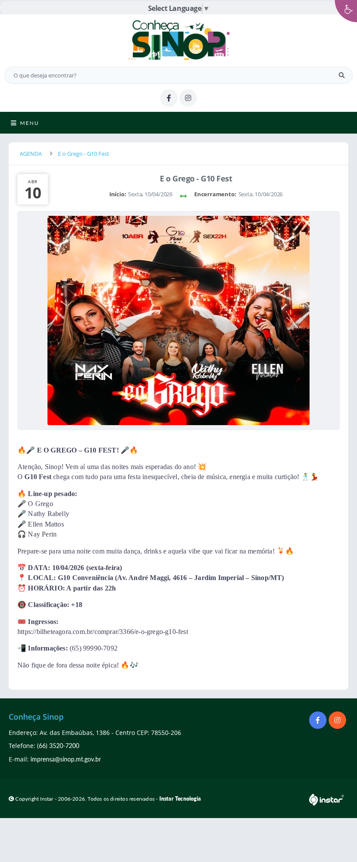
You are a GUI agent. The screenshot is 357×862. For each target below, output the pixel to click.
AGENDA (31, 154)
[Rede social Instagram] (338, 721)
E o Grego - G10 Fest (83, 154)
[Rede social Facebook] (319, 721)
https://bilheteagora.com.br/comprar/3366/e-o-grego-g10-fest (102, 631)
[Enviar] (342, 75)
